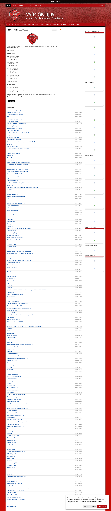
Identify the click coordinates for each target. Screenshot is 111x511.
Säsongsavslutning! (11, 223)
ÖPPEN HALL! (10, 185)
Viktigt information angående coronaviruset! (17, 406)
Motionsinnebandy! (11, 349)
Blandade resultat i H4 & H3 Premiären (16, 490)
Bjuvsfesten (10, 155)
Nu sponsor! (10, 369)
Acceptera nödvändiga (90, 506)
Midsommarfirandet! (12, 217)
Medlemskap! (10, 249)
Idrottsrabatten (10, 444)
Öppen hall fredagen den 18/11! (14, 305)
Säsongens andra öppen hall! (14, 139)
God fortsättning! (11, 385)
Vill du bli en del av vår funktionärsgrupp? (16, 214)
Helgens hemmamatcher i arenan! (15, 237)
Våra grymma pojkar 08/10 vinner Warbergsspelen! (19, 228)
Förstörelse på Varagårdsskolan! (15, 362)
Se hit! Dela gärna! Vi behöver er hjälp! (16, 394)
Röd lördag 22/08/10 (12, 310)
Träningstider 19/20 (11, 442)
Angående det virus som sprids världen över (17, 408)
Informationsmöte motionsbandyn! (15, 346)
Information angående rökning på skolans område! (19, 308)
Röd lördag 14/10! (11, 246)
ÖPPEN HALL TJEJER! (12, 267)
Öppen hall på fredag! (12, 126)
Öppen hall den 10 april (12, 121)
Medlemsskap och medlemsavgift (15, 497)
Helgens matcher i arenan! (13, 205)
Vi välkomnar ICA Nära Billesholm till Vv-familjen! (18, 162)
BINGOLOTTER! (10, 178)
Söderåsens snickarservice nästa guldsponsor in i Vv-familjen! (21, 141)
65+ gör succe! (10, 135)
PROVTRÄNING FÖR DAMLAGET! (14, 180)
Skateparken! (10, 157)
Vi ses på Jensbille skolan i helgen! (15, 294)
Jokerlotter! (10, 351)
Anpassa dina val (71, 506)
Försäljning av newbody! (13, 255)
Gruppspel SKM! (11, 278)
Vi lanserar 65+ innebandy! (13, 137)
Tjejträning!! (10, 433)
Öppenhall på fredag (12, 244)
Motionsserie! (10, 342)
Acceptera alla (102, 506)
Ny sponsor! (10, 367)
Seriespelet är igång (11, 428)
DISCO (8, 116)
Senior (14, 5)
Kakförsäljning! (10, 292)
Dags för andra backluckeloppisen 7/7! (16, 451)
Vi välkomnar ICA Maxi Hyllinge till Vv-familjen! (17, 169)
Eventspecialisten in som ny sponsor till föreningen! (19, 251)
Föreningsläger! (10, 317)
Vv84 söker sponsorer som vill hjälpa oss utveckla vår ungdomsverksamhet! (25, 326)
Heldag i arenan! (11, 417)
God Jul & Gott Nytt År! (12, 387)
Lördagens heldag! (11, 230)
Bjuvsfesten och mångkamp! (14, 153)
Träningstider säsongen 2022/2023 (15, 321)
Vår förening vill (10, 381)
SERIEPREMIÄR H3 (11, 492)
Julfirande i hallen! (11, 192)
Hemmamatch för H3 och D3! (14, 356)
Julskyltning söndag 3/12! (13, 235)
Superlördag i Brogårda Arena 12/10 (15, 426)
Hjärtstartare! (10, 226)
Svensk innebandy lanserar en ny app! (16, 415)
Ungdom (21, 5)
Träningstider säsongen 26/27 (14, 112)
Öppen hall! (9, 144)
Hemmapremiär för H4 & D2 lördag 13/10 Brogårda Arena (20, 488)
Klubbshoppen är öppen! (13, 431)
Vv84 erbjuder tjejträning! (13, 472)
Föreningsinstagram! (12, 378)
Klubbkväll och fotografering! (14, 110)
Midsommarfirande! (11, 160)
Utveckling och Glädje (12, 410)
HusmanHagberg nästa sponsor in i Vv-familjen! (18, 148)
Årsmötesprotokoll (11, 438)
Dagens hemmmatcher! (12, 412)
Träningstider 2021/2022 (17, 30)
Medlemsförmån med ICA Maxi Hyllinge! (16, 123)
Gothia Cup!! (10, 479)
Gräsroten (9, 383)
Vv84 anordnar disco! (12, 167)
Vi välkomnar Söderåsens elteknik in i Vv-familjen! (18, 132)
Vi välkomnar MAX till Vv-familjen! (15, 114)
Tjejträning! (9, 460)
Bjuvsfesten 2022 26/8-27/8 (13, 319)
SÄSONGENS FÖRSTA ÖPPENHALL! (15, 201)
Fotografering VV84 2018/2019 (14, 483)
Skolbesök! (10, 287)
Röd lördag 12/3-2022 (12, 335)
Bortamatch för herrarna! (13, 390)
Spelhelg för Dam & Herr (13, 435)
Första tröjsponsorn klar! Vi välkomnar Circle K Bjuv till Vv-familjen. (22, 187)
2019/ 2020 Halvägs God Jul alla (14, 419)
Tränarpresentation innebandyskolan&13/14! (17, 358)
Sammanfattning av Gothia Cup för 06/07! (16, 476)
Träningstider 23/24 (11, 258)
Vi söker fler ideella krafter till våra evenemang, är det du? (20, 315)
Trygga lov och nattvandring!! (14, 376)
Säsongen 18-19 (11, 456)
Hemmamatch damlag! (12, 353)
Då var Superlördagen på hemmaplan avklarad (18, 422)
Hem (9, 5)
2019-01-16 (9, 474)
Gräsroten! (9, 328)
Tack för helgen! (11, 151)
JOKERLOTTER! (10, 242)
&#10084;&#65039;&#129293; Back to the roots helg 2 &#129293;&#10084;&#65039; (27, 290)
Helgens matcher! (11, 198)
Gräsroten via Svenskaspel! (13, 239)
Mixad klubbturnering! (12, 481)
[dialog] (87, 502)
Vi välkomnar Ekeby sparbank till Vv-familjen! (17, 164)
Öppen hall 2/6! (10, 264)
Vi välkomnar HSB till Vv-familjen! (14, 128)
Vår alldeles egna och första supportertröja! (17, 303)
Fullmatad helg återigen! (12, 233)
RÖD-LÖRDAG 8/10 (11, 312)
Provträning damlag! (11, 274)
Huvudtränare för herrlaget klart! (14, 119)
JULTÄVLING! (10, 340)
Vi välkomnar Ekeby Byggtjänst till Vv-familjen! (18, 176)
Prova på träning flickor (12, 463)
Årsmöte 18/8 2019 (11, 449)
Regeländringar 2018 (12, 494)
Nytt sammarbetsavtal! (12, 374)
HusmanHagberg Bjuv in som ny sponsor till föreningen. (20, 253)
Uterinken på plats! (11, 365)
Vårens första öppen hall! (13, 130)
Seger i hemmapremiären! (13, 210)
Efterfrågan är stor (11, 465)
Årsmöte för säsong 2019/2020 (14, 397)
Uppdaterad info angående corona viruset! (17, 403)
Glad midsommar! (11, 324)
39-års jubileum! (11, 296)
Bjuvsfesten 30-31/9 (11, 440)
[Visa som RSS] (60, 29)
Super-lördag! (10, 280)
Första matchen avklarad (13, 424)
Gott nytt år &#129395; (12, 299)
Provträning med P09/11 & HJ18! (14, 173)
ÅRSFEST (9, 271)
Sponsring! (9, 189)
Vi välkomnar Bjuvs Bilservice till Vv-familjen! (17, 171)
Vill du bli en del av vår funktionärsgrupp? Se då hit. (19, 260)
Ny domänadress (11, 469)
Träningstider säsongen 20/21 (14, 399)
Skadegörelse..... (11, 333)
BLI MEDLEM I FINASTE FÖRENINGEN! (16, 196)
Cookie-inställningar (11, 506)
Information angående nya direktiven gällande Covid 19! (20, 344)
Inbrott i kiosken (11, 467)
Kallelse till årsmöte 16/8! (13, 401)
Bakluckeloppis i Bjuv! (12, 453)
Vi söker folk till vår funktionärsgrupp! (16, 203)
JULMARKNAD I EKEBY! (12, 194)
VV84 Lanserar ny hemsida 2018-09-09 (16, 499)
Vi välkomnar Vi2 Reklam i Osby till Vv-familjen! (18, 182)
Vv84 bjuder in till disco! (12, 146)
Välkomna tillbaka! (11, 337)
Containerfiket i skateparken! (13, 262)
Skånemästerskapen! (12, 276)
